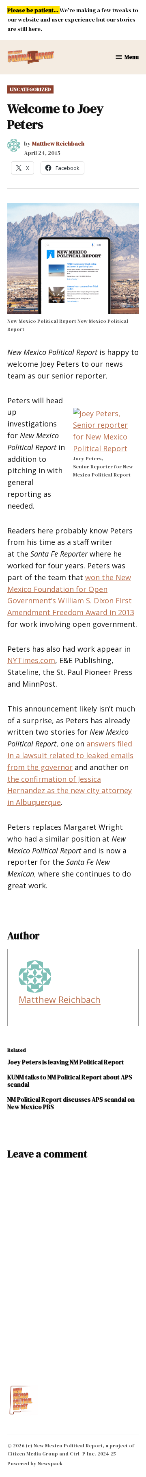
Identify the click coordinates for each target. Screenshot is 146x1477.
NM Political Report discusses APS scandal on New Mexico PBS (71, 1103)
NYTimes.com (31, 660)
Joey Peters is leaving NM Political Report (65, 1062)
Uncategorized (30, 89)
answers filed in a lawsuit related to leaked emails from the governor (70, 755)
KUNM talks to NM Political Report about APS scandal (69, 1081)
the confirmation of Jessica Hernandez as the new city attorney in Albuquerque (69, 790)
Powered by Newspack (35, 1463)
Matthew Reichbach (58, 143)
